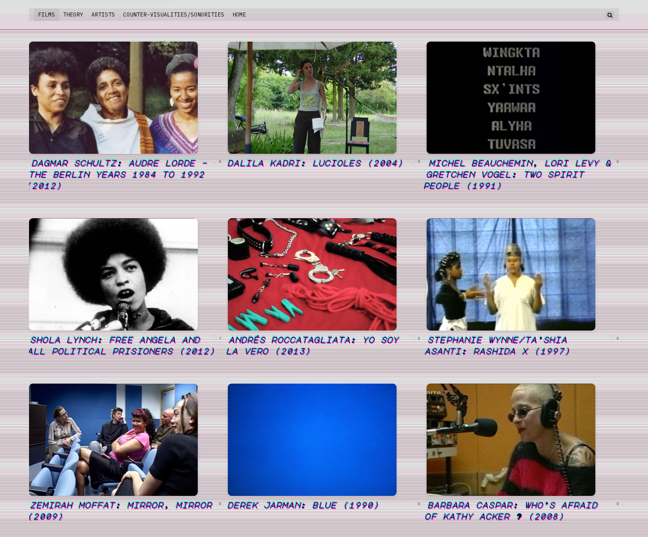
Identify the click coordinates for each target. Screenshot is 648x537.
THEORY (73, 14)
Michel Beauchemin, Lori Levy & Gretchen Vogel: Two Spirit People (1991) (518, 174)
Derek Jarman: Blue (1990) (304, 505)
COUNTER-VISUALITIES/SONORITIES (173, 14)
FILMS (46, 14)
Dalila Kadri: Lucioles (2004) (316, 163)
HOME (239, 14)
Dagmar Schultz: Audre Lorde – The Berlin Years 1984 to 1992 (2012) (117, 174)
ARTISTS (103, 14)
